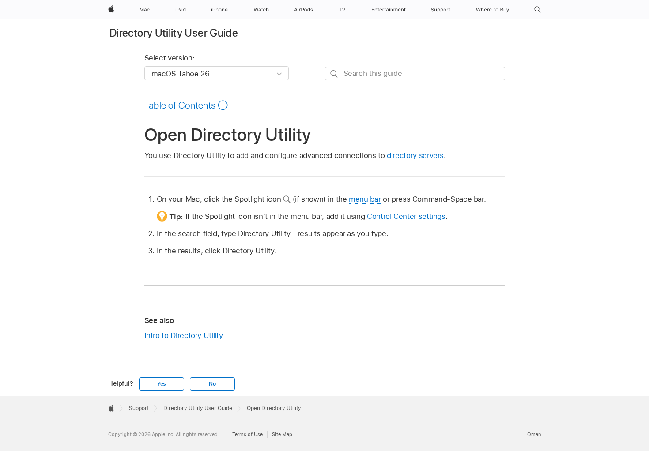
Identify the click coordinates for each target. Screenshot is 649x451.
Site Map (282, 434)
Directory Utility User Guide (173, 32)
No (212, 384)
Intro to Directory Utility (183, 335)
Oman (534, 434)
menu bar (365, 199)
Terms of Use (247, 434)
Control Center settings (406, 216)
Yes (161, 384)
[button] (537, 9)
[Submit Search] (334, 74)
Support (139, 408)
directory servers (415, 155)
